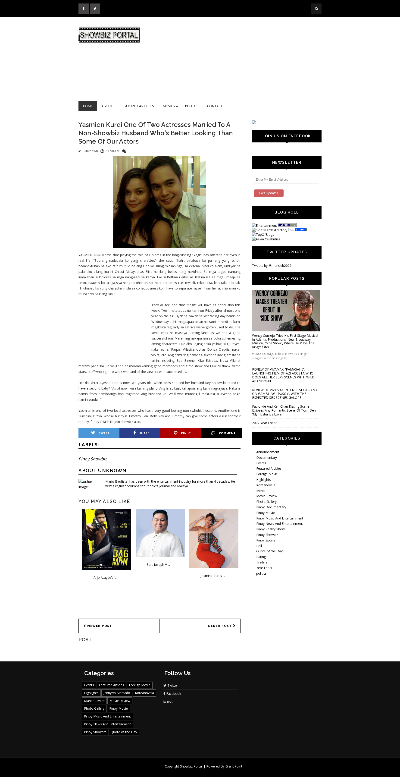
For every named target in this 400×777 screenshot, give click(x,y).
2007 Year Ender (264, 423)
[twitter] (95, 8)
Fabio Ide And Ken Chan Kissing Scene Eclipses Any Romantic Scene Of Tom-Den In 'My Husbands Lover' (285, 410)
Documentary (266, 457)
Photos (191, 106)
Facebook (173, 693)
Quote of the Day (269, 551)
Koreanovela (265, 485)
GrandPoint (233, 766)
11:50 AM (112, 151)
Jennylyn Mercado (116, 693)
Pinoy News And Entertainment (279, 523)
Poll (259, 546)
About (107, 106)
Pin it (186, 433)
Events (261, 463)
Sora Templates (214, 770)
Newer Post (99, 625)
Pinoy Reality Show (270, 529)
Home (88, 106)
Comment (227, 433)
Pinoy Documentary (271, 507)
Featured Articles (138, 106)
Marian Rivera (94, 700)
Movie (261, 490)
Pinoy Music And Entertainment (279, 518)
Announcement (267, 452)
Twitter (172, 685)
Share (144, 433)
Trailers (261, 562)
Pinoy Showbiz (92, 459)
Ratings (261, 556)
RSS (169, 702)
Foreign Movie (267, 474)
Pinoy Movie (265, 512)
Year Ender (264, 568)
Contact (215, 106)
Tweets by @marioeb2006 (271, 265)
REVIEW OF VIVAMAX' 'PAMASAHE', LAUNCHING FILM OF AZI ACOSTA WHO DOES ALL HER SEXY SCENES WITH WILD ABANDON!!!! (283, 375)
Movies (169, 106)
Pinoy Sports (265, 540)
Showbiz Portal (191, 766)
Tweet (104, 433)
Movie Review (266, 496)
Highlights (263, 479)
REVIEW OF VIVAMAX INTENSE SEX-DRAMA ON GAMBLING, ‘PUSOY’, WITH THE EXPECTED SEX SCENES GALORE (285, 394)
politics (261, 573)
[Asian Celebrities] (266, 239)
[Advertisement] (238, 59)
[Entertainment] (264, 225)
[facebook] (83, 8)
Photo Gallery (266, 501)
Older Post (220, 625)
